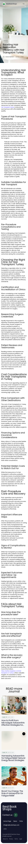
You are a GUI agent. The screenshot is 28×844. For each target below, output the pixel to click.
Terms (16, 839)
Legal (20, 839)
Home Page (7, 821)
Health (6, 40)
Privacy (11, 839)
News (15, 821)
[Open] (23, 4)
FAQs (21, 821)
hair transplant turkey (7, 107)
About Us (5, 839)
